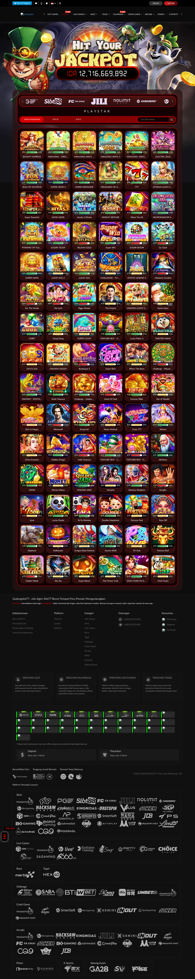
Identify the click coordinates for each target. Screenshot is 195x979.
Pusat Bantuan (19, 624)
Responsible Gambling (22, 628)
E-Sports (173, 14)
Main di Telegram (23, 3)
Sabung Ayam (91, 665)
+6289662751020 (132, 619)
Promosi (58, 619)
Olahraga (118, 14)
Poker (161, 14)
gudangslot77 (47, 603)
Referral (57, 628)
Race (93, 14)
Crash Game (134, 14)
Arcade (149, 14)
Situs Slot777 (18, 619)
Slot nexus (16, 603)
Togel (105, 14)
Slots (65, 14)
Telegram (171, 625)
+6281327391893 (132, 625)
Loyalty (57, 624)
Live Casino (79, 14)
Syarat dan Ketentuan (22, 633)
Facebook (171, 630)
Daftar (171, 3)
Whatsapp (171, 619)
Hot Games (52, 14)
